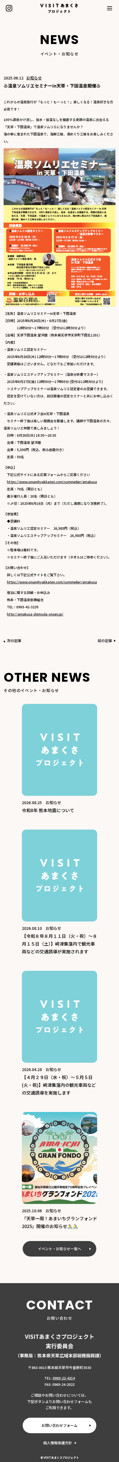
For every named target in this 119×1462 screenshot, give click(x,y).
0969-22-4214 (64, 1378)
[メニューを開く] (109, 8)
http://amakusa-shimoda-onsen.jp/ (35, 614)
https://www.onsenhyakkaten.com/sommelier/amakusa (52, 481)
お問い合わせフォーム (59, 1425)
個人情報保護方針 (57, 1442)
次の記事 (14, 640)
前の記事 (105, 640)
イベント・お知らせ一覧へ (59, 1248)
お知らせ (34, 78)
